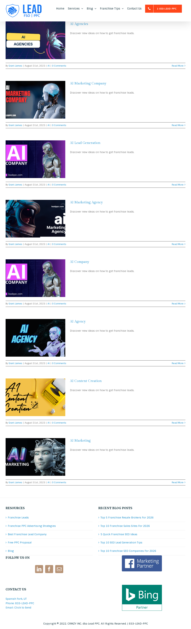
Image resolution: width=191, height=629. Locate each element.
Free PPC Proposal (20, 542)
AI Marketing (80, 441)
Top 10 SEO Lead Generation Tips (121, 542)
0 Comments (59, 65)
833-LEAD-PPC (138, 623)
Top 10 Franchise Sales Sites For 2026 (125, 526)
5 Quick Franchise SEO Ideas (119, 534)
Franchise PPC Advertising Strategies (32, 526)
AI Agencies (79, 24)
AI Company (79, 262)
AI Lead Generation (85, 143)
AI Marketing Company (88, 83)
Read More (178, 65)
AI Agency (78, 321)
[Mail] (59, 569)
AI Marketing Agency (86, 202)
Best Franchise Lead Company (27, 534)
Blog (11, 551)
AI (49, 65)
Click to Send (22, 607)
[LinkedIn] (39, 569)
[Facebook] (49, 569)
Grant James (15, 65)
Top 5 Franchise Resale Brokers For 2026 (127, 517)
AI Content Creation (86, 381)
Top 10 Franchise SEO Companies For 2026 (128, 551)
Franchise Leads (18, 517)
